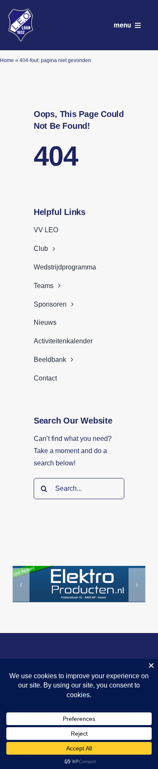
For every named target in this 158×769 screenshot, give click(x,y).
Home (7, 60)
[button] (21, 585)
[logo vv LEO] (20, 11)
